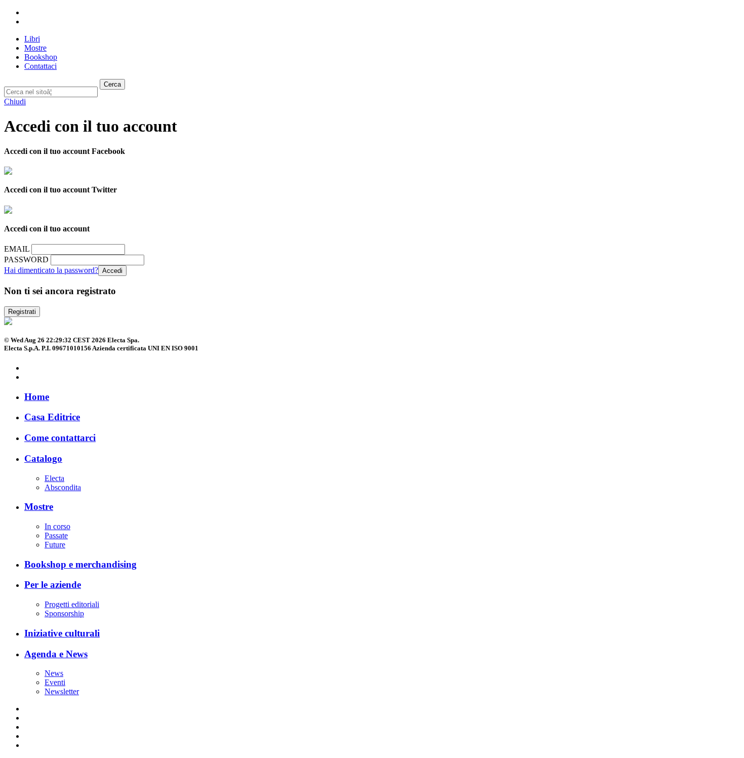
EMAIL (16, 249)
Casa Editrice (52, 417)
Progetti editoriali (72, 604)
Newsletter (62, 691)
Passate (56, 535)
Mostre (38, 506)
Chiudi (15, 101)
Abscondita (63, 487)
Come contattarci (60, 437)
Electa (54, 478)
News (54, 673)
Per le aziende (52, 584)
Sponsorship (64, 613)
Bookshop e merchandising (80, 564)
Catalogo (43, 458)
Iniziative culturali (62, 633)
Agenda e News (56, 654)
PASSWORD (26, 259)
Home (36, 396)
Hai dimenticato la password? (51, 270)
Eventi (55, 682)
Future (55, 544)
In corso (57, 526)
